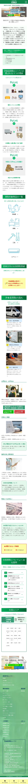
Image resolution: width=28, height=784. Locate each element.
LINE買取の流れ (6, 730)
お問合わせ (5, 736)
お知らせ (23, 723)
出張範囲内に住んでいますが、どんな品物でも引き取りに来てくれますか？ (14, 577)
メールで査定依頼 (14, 782)
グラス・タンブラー (7, 697)
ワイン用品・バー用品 (7, 706)
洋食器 (14, 214)
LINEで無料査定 (23, 782)
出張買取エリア (6, 732)
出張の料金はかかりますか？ (14, 583)
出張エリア (8, 63)
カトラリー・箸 (6, 702)
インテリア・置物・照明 (8, 715)
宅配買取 (7, 42)
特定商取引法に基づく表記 (8, 685)
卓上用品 (5, 708)
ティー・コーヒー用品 (7, 704)
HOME (4, 678)
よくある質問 (9, 61)
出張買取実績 (9, 60)
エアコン (14, 257)
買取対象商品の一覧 (10, 58)
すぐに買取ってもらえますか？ (13, 599)
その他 (4, 717)
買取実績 (23, 691)
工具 (14, 242)
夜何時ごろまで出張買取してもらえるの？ (14, 594)
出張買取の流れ (6, 723)
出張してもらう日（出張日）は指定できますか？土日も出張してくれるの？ (14, 588)
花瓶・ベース (5, 710)
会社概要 (5, 680)
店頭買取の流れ (6, 727)
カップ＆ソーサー (6, 695)
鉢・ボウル (5, 699)
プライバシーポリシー (7, 682)
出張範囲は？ (11, 572)
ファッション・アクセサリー (9, 713)
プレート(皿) (5, 691)
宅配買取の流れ (6, 725)
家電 (14, 228)
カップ (4, 693)
